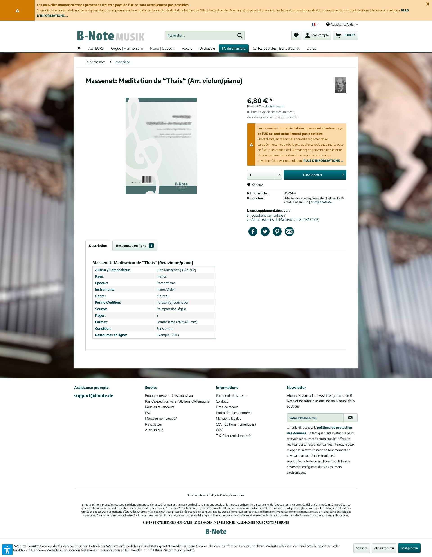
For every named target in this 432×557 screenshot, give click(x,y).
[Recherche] (240, 35)
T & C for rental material (234, 436)
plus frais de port (275, 106)
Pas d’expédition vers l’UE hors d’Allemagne (177, 401)
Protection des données (233, 413)
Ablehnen (361, 548)
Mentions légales (228, 418)
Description (98, 245)
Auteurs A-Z (154, 430)
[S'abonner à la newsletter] (350, 417)
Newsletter (153, 424)
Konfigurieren (409, 548)
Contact (222, 401)
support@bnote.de (93, 395)
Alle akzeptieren (384, 548)
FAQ (148, 413)
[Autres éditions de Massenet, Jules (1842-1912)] (340, 85)
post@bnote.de (321, 202)
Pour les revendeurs (159, 407)
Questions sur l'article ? (268, 215)
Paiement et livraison (232, 395)
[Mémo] (296, 35)
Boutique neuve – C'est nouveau (169, 395)
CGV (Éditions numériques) (236, 424)
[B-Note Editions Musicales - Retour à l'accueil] (110, 36)
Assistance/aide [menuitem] (342, 24)
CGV (219, 430)
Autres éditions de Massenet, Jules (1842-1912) (284, 219)
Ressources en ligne (134, 245)
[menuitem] (205, 35)
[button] (7, 549)
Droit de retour (227, 407)
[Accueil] (79, 48)
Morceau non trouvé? (161, 418)
